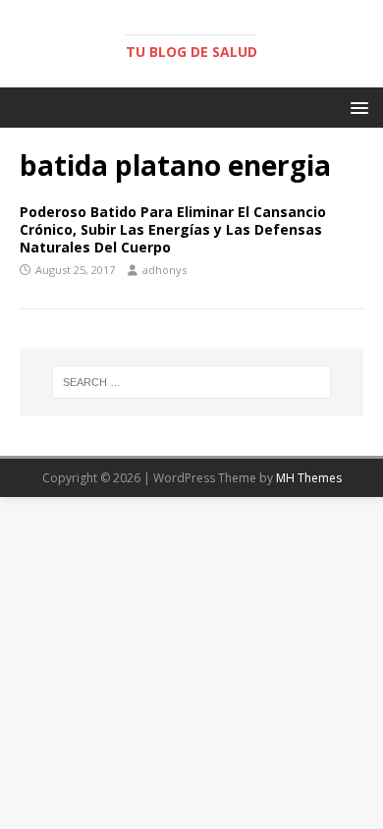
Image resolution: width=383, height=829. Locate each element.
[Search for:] (192, 382)
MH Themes (309, 478)
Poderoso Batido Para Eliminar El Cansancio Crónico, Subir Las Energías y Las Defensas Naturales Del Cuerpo (173, 229)
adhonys (164, 269)
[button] (356, 106)
